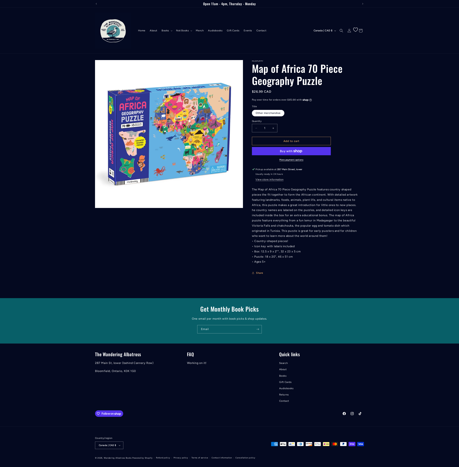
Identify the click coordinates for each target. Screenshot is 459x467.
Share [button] (259, 272)
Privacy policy (181, 458)
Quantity (257, 121)
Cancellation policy (245, 458)
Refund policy (163, 458)
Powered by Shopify (142, 458)
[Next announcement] (363, 3)
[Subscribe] (258, 329)
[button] (166, 30)
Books (283, 375)
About (283, 369)
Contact (284, 401)
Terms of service (199, 458)
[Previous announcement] (96, 3)
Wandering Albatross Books (118, 458)
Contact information (222, 458)
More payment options (291, 159)
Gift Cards (285, 382)
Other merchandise (268, 113)
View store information (269, 179)
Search (283, 363)
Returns (284, 394)
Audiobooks (286, 388)
